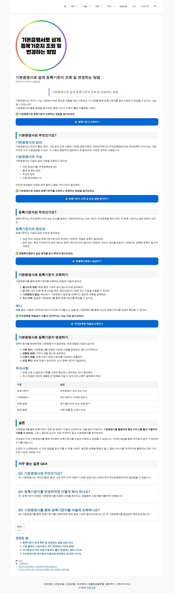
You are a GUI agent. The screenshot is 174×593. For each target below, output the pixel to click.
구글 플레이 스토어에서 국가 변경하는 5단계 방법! (48, 546)
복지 (73, 6)
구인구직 (145, 6)
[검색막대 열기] (154, 6)
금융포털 (123, 6)
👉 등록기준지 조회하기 (87, 122)
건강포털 (59, 584)
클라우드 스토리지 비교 (118, 584)
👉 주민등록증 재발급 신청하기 (87, 323)
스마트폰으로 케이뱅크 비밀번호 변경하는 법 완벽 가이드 (52, 553)
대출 (85, 6)
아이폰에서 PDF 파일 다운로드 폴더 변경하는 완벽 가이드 (52, 550)
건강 (134, 6)
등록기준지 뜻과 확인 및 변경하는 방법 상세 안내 (48, 542)
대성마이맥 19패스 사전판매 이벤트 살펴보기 (38, 566)
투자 (109, 6)
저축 (97, 6)
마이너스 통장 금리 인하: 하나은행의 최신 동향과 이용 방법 (44, 569)
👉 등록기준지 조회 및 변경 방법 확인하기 (87, 198)
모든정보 (48, 584)
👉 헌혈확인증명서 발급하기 (87, 261)
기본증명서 (23, 564)
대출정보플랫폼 (96, 584)
